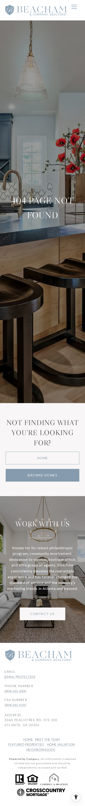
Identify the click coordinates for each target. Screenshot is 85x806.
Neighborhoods (40, 750)
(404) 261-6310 (15, 705)
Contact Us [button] (42, 614)
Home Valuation (61, 744)
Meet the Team (47, 739)
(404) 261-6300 (15, 691)
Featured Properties (26, 744)
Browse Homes (42, 475)
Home (42, 458)
